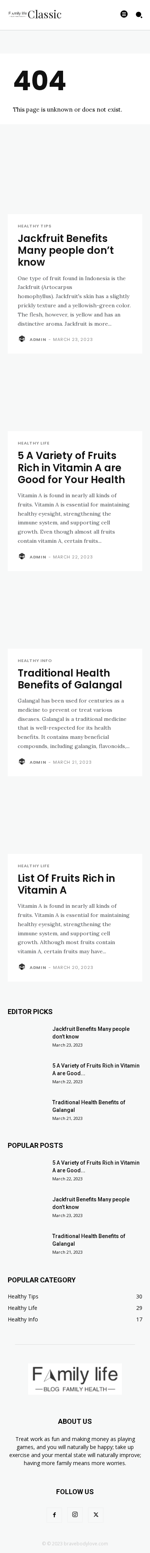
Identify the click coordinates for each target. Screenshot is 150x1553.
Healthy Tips (35, 226)
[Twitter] (95, 1515)
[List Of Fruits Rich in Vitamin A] (75, 820)
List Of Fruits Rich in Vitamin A (66, 884)
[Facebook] (54, 1515)
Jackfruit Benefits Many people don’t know (66, 250)
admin (38, 339)
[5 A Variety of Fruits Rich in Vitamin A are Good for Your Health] (75, 397)
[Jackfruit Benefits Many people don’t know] (75, 180)
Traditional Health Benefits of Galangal (70, 679)
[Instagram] (75, 1514)
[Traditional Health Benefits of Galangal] (75, 615)
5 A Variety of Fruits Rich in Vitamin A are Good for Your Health (71, 467)
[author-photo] (23, 339)
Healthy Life (34, 443)
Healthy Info (35, 661)
